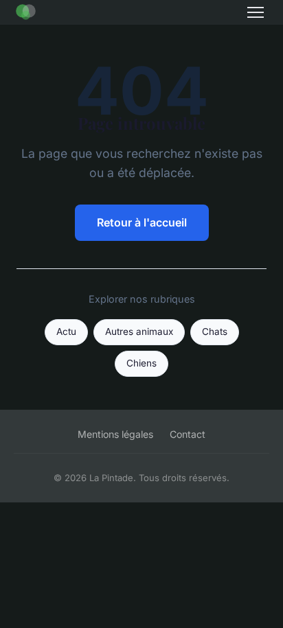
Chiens (141, 363)
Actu (66, 331)
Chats (214, 331)
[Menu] (255, 12)
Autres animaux (139, 331)
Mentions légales (115, 434)
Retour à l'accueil (142, 222)
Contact (187, 434)
